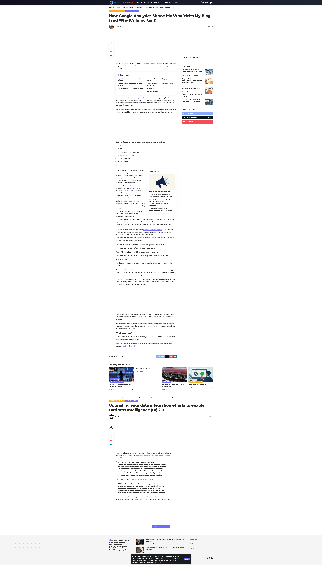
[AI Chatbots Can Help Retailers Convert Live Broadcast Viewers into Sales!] (140, 550)
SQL (194, 104)
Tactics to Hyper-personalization (160, 191)
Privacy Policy (156, 560)
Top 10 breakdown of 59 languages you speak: (159, 79)
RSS (131, 188)
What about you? (152, 91)
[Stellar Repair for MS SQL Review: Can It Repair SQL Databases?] (209, 102)
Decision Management (117, 381)
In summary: (151, 88)
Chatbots (148, 544)
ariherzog (118, 27)
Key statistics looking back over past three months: (130, 79)
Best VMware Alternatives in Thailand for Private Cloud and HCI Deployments (192, 71)
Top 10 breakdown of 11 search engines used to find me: (160, 84)
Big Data (184, 84)
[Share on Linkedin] (111, 55)
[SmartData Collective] (121, 2)
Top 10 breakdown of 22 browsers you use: (130, 88)
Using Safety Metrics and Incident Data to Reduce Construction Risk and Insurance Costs (192, 80)
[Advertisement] (146, 47)
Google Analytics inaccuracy (153, 230)
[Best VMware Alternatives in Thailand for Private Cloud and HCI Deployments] (209, 72)
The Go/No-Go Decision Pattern (199, 384)
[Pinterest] (197, 122)
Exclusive (194, 75)
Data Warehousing (131, 400)
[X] (197, 117)
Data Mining (134, 11)
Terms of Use (167, 560)
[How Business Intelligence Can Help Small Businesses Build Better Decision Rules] (209, 90)
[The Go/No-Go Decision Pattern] (200, 374)
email (136, 188)
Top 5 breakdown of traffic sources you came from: (130, 84)
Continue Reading (161, 527)
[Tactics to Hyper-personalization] (162, 182)
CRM (127, 11)
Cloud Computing (186, 75)
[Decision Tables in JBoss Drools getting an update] (121, 374)
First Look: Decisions (142, 368)
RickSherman (119, 416)
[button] (187, 559)
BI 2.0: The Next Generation (141, 479)
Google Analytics (141, 98)
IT (197, 75)
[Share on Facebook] (111, 43)
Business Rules (198, 94)
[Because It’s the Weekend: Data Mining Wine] (174, 374)
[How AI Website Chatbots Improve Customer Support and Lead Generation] (140, 542)
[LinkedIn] (212, 558)
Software (189, 104)
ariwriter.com (148, 63)
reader (124, 346)
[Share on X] (111, 47)
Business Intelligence (117, 11)
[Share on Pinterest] (111, 51)
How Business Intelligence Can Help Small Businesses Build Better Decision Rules (192, 90)
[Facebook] (197, 113)
